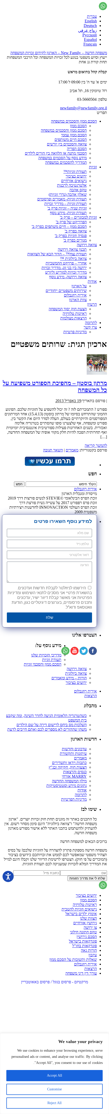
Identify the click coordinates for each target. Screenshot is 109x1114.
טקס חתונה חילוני (83, 932)
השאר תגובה (53, 450)
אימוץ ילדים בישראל (81, 914)
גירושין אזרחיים (85, 923)
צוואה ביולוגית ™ (73, 258)
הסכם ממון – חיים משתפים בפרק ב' (59, 226)
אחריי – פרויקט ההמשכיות (66, 263)
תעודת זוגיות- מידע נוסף (68, 213)
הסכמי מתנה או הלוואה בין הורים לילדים (56, 153)
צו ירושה (90, 927)
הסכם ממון (78, 126)
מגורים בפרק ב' (75, 240)
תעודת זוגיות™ (75, 171)
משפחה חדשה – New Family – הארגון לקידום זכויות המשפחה (58, 53)
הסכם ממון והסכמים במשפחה (74, 121)
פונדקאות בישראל (83, 941)
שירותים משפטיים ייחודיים (66, 290)
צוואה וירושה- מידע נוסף (68, 277)
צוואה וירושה (87, 245)
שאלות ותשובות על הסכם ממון (73, 959)
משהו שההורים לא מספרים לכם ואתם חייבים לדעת (47, 729)
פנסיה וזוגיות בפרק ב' (71, 235)
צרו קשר (90, 327)
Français (90, 44)
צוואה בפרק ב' (76, 231)
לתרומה (91, 322)
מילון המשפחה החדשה (69, 781)
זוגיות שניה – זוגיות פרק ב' (67, 208)
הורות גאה (89, 950)
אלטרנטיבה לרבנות (72, 185)
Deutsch (90, 25)
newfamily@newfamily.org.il (83, 108)
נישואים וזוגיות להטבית (79, 909)
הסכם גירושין (87, 936)
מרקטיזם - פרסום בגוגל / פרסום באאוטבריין (54, 982)
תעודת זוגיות (51, 659)
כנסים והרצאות (75, 772)
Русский (89, 35)
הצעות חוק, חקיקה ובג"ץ (68, 767)
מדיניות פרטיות (75, 332)
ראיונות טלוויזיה (75, 313)
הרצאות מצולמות (73, 318)
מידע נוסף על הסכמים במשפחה (62, 158)
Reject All (54, 1103)
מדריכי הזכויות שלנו (46, 655)
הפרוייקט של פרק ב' (71, 222)
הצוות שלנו (88, 918)
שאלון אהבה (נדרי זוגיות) (68, 194)
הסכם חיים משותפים (71, 139)
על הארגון (79, 286)
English (91, 21)
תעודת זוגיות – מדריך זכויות (65, 203)
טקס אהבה (78, 190)
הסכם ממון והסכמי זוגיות (42, 664)
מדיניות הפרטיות (74, 799)
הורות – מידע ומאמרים (69, 678)
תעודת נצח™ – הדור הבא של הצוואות (57, 254)
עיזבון (92, 955)
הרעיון (92, 304)
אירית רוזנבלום (75, 295)
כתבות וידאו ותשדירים (69, 762)
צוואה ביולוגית (76, 673)
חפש (92, 473)
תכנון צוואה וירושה (72, 249)
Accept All (54, 1075)
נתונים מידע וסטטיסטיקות (66, 785)
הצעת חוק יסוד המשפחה (68, 309)
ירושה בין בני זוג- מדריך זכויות (64, 268)
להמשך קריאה (96, 445)
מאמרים (72, 450)
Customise (54, 1089)
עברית (92, 16)
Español (90, 39)
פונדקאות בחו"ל (84, 946)
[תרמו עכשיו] (49, 465)
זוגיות (93, 167)
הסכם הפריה (77, 148)
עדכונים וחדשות (74, 749)
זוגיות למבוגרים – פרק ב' (78, 217)
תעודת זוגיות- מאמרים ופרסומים (62, 199)
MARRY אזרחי (74, 776)
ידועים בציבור (76, 176)
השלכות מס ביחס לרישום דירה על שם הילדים (51, 725)
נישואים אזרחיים (74, 181)
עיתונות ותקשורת (73, 753)
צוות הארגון (78, 300)
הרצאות (90, 696)
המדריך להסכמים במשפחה (66, 162)
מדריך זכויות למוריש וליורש (66, 272)
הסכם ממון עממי (74, 135)
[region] (54, 1073)
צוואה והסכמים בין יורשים (67, 144)
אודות (92, 281)
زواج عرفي (87, 30)
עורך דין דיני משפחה (81, 973)
